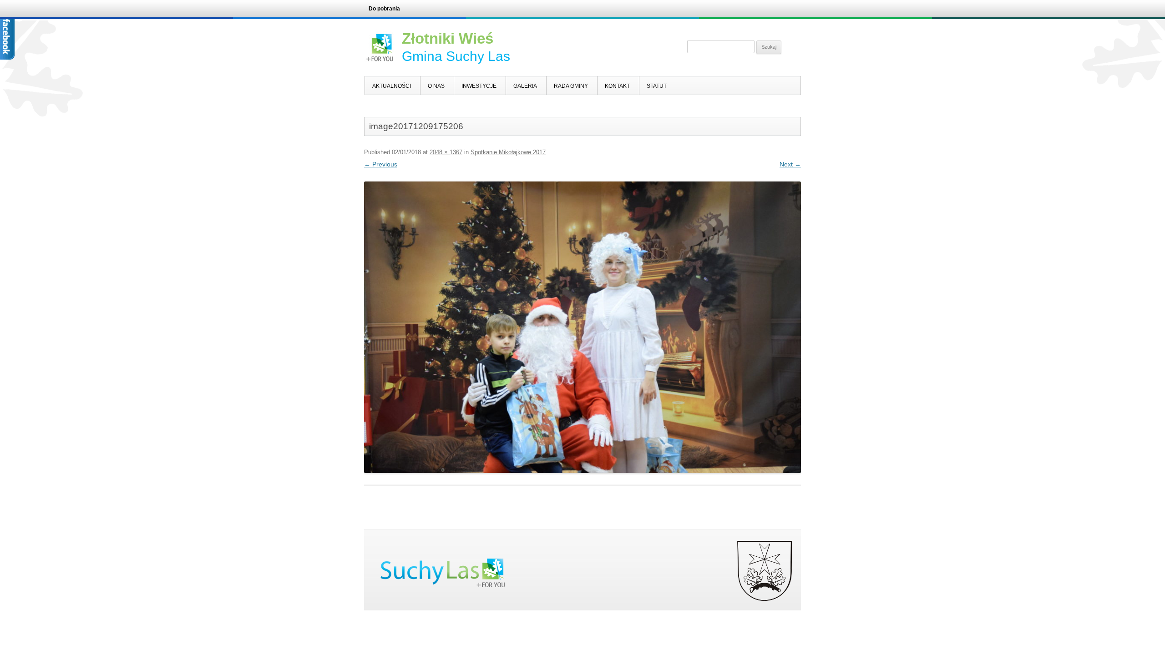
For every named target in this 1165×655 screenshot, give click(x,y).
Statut (657, 86)
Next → (790, 164)
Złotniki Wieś (447, 38)
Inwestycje (478, 86)
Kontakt (617, 86)
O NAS (436, 86)
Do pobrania (384, 8)
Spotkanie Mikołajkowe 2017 (508, 152)
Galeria (525, 86)
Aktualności (391, 86)
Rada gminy (571, 86)
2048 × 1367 (446, 152)
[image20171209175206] (582, 327)
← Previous (380, 164)
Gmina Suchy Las (456, 56)
